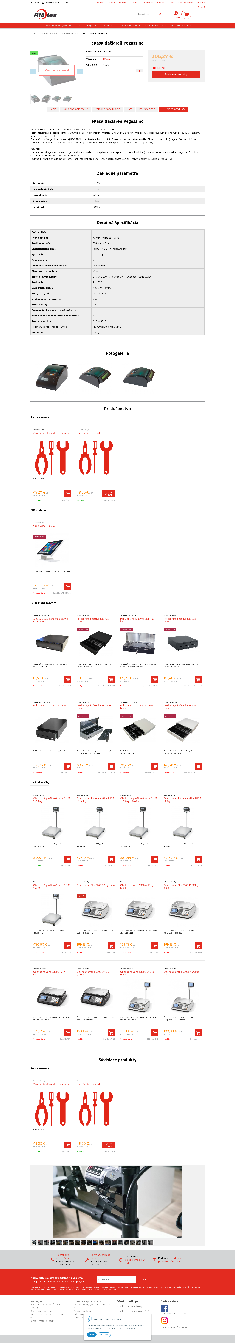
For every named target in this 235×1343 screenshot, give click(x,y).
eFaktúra (201, 2)
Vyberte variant (108, 493)
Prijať (91, 1334)
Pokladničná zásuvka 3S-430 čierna (93, 620)
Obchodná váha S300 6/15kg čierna (93, 973)
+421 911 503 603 (74, 2)
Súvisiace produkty (176, 74)
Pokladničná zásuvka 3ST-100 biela (94, 707)
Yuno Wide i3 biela (44, 525)
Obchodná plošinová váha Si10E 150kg (51, 886)
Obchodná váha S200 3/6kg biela (96, 885)
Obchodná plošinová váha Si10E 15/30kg (51, 800)
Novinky (122, 2)
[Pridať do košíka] (67, 493)
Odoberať (142, 1280)
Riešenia (135, 2)
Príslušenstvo (147, 109)
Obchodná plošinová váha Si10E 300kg (182, 800)
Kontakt (161, 2)
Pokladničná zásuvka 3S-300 (49, 705)
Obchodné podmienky (130, 1306)
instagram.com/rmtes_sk (174, 1327)
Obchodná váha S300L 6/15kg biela (137, 973)
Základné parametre (75, 109)
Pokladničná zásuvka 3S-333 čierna (180, 620)
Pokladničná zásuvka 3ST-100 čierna (137, 620)
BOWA (107, 59)
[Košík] (186, 14)
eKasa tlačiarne (71, 33)
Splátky (111, 2)
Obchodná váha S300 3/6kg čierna (49, 973)
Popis (52, 109)
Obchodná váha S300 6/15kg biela (136, 886)
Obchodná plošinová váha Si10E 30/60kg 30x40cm (138, 800)
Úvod (36, 2)
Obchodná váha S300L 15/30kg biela (181, 973)
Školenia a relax (185, 2)
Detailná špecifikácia (107, 109)
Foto (129, 109)
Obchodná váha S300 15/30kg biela (181, 886)
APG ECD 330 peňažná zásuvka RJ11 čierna (50, 620)
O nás (171, 2)
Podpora (100, 2)
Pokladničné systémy (50, 33)
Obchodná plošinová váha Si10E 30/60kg (95, 800)
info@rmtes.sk (52, 2)
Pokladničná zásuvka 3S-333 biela (180, 707)
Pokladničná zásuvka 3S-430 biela (136, 707)
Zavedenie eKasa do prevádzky (51, 433)
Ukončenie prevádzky (89, 433)
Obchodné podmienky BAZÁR (134, 1311)
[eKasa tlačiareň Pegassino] (56, 70)
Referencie (148, 2)
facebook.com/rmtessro (174, 1313)
